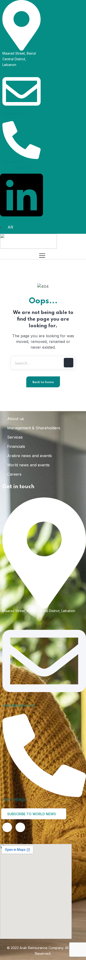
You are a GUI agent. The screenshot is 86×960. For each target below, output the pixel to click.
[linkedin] (7, 827)
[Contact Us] (20, 827)
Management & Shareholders (33, 428)
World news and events (28, 465)
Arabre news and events (29, 455)
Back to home (43, 382)
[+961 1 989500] (21, 140)
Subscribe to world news (32, 814)
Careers (14, 474)
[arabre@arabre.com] (21, 91)
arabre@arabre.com (16, 113)
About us (15, 418)
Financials (16, 446)
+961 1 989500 (12, 162)
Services (15, 437)
